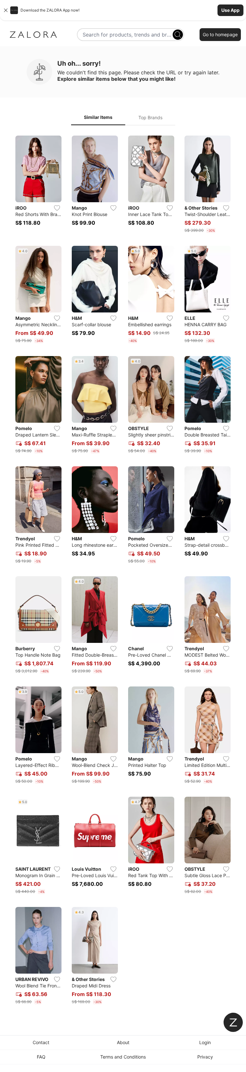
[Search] (178, 34)
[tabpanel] (123, 571)
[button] (123, 10)
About (123, 1042)
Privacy (205, 1057)
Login (205, 1042)
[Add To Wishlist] (57, 208)
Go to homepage (220, 34)
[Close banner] (6, 10)
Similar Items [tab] (98, 117)
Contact (41, 1042)
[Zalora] (33, 34)
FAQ (41, 1057)
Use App (230, 10)
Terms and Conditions (123, 1057)
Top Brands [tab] (150, 117)
